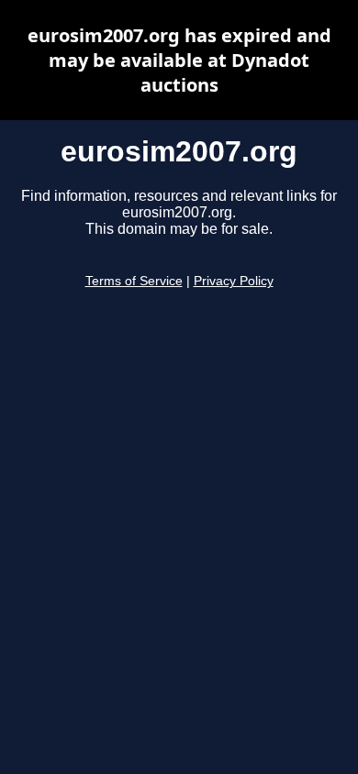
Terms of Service (134, 281)
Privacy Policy (234, 281)
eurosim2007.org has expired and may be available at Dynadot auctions (179, 60)
